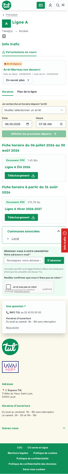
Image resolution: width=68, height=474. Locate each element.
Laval (15, 238)
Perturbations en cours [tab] (21, 52)
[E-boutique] (41, 5)
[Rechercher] (58, 5)
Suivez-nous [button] (10, 428)
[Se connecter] (50, 5)
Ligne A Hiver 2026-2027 (23, 209)
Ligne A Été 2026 (17, 167)
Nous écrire (12, 327)
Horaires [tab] (7, 91)
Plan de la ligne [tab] (27, 91)
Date (5, 118)
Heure (39, 118)
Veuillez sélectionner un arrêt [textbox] (22, 110)
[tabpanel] (34, 72)
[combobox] (34, 110)
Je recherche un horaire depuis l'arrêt (24, 104)
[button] (34, 469)
